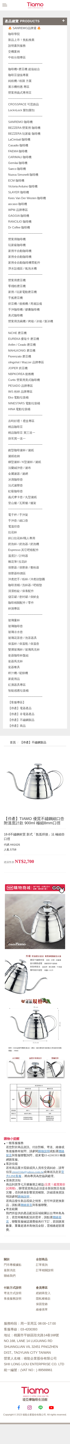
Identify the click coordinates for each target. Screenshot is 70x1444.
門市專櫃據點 (12, 1264)
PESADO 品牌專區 (20, 385)
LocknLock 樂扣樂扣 (21, 110)
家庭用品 (14, 678)
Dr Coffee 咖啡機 (19, 227)
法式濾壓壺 (15, 485)
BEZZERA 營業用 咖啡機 (24, 127)
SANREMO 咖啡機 (20, 122)
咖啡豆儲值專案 (18, 75)
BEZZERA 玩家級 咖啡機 (24, 133)
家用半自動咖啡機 (20, 250)
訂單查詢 (42, 1264)
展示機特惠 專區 (18, 86)
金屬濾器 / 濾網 (18, 473)
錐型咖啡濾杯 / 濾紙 (21, 450)
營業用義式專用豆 (20, 92)
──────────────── (25, 116)
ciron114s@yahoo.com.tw (28, 1172)
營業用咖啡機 (17, 239)
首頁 (12, 742)
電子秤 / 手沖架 (18, 514)
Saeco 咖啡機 (17, 168)
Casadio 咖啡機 (18, 145)
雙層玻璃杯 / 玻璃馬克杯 (24, 649)
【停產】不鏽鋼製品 (21, 720)
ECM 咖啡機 (16, 180)
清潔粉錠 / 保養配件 (21, 591)
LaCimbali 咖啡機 (19, 139)
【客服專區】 (17, 702)
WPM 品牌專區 (18, 209)
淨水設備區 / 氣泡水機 (22, 268)
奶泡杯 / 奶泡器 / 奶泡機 (23, 544)
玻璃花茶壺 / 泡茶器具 (22, 637)
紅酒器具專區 (17, 684)
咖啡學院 (14, 34)
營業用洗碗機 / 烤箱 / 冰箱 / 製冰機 (30, 321)
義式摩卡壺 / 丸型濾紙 (22, 497)
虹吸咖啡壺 (15, 491)
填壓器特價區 (17, 573)
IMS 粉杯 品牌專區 (20, 391)
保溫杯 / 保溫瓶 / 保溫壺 (23, 643)
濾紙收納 (14, 456)
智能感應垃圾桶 (18, 690)
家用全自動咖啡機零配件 (24, 262)
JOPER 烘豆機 (18, 368)
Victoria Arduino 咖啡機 (23, 186)
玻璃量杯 (14, 620)
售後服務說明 (12, 1298)
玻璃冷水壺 (15, 632)
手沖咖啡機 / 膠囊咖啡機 (24, 309)
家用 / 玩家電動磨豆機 (22, 292)
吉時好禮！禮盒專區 (21, 421)
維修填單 (42, 1309)
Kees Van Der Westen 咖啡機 (27, 198)
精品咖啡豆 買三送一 (21, 432)
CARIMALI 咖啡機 (20, 157)
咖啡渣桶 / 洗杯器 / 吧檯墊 (25, 585)
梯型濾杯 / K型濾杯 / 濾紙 (24, 462)
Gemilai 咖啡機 (17, 163)
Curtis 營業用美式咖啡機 (24, 379)
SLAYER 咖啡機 (18, 192)
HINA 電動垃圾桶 (19, 409)
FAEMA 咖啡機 (17, 151)
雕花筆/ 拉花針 (17, 561)
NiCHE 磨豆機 (17, 333)
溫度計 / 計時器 (18, 555)
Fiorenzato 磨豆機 (19, 356)
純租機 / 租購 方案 (20, 80)
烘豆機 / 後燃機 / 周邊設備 (25, 303)
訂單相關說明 (44, 1270)
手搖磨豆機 (15, 297)
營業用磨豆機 (17, 280)
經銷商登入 (43, 1293)
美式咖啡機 (15, 315)
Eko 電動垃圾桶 (18, 397)
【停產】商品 (17, 725)
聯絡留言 (26, 1205)
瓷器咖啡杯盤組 (18, 655)
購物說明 (44, 1151)
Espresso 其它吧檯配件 (23, 549)
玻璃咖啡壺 (15, 626)
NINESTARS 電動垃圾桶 (24, 403)
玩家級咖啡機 (17, 245)
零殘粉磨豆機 (17, 286)
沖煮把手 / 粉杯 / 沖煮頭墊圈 (26, 579)
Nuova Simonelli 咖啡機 (23, 174)
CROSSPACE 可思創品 (23, 104)
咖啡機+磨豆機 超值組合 (24, 69)
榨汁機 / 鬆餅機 (18, 673)
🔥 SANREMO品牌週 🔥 (24, 28)
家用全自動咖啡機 (20, 256)
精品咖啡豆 (15, 426)
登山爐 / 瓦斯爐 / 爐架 (22, 503)
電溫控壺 (14, 526)
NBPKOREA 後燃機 (21, 374)
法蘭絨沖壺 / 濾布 (19, 467)
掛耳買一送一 (17, 438)
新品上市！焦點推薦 (21, 39)
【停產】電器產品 (20, 708)
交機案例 (14, 51)
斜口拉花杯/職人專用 (21, 538)
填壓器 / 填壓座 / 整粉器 (23, 567)
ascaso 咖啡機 (17, 204)
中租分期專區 (17, 57)
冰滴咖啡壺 (15, 479)
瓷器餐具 (14, 667)
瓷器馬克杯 (15, 661)
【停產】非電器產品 (21, 714)
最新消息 (10, 1270)
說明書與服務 (17, 45)
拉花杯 (12, 532)
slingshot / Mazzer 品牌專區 (26, 362)
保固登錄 (42, 1304)
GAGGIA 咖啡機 (18, 215)
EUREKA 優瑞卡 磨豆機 (23, 338)
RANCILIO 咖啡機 (20, 221)
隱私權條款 (43, 1298)
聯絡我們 (10, 1275)
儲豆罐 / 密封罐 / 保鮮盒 (23, 596)
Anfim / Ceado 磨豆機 (22, 344)
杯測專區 (14, 608)
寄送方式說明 (12, 1293)
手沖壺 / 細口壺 (18, 520)
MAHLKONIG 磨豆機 (21, 350)
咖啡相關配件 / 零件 (21, 602)
